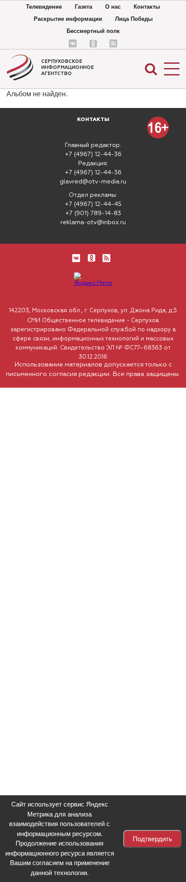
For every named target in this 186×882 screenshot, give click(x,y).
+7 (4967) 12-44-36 (93, 154)
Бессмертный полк (93, 31)
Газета (83, 6)
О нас (113, 6)
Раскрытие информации (68, 19)
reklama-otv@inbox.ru (93, 222)
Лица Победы (134, 19)
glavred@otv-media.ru (93, 182)
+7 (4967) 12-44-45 (93, 204)
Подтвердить (152, 839)
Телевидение (44, 6)
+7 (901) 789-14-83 (93, 213)
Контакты (147, 6)
